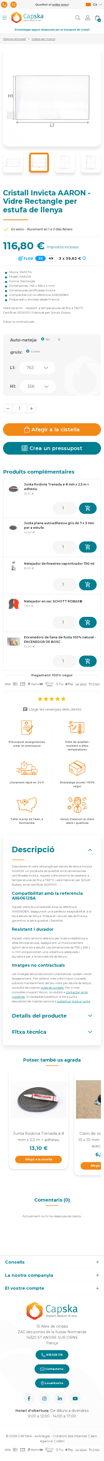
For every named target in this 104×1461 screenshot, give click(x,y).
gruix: (16, 352)
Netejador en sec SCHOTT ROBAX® (53, 601)
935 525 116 (54, 1354)
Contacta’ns (54, 1369)
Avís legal (42, 1436)
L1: (12, 367)
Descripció (33, 849)
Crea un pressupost (56, 448)
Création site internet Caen (75, 1436)
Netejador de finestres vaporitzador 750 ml (59, 563)
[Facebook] (29, 1398)
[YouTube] (75, 1398)
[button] (4, 18)
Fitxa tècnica (29, 1032)
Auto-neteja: (23, 340)
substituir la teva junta (73, 1001)
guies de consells (52, 987)
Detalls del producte (39, 1016)
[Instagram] (44, 1398)
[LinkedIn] (59, 1398)
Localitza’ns (53, 1383)
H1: (13, 386)
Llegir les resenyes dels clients (55, 709)
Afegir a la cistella (56, 430)
